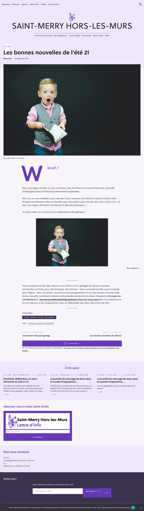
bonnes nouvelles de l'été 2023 (41, 323)
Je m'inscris (90, 491)
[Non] (141, 508)
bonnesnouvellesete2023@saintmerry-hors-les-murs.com (69, 299)
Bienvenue (6, 4)
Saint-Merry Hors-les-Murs (39, 317)
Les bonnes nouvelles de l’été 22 (106, 335)
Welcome (15, 4)
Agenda (24, 4)
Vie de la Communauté (43, 35)
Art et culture (98, 35)
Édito (107, 35)
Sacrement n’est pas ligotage (36, 335)
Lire (7, 394)
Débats (43, 4)
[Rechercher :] (139, 4)
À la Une (7, 46)
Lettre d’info (34, 4)
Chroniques (86, 35)
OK (133, 507)
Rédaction (7, 58)
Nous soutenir (53, 4)
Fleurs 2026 (65, 375)
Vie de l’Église (74, 35)
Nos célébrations (60, 35)
